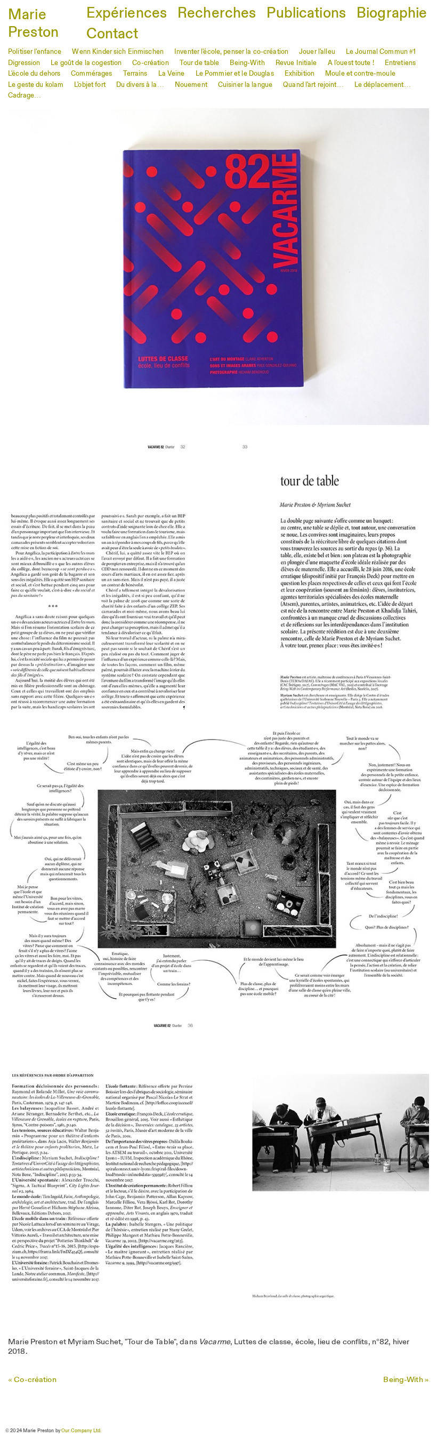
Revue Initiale (296, 63)
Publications (306, 13)
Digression (24, 63)
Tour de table (200, 63)
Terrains (135, 74)
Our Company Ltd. (81, 1431)
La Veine (171, 74)
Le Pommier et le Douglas (235, 74)
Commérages (91, 74)
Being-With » (406, 1380)
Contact (112, 34)
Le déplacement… (382, 85)
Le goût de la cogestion (86, 63)
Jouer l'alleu (317, 52)
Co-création (150, 63)
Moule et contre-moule (360, 74)
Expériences (126, 13)
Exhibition (299, 74)
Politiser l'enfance (34, 52)
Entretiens (400, 63)
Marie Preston (33, 24)
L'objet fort (90, 85)
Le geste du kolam (35, 85)
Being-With (247, 63)
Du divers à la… (140, 85)
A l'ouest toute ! (351, 63)
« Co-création (32, 1380)
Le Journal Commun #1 (381, 52)
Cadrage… (24, 96)
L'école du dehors (34, 74)
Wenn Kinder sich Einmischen (118, 52)
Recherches (216, 13)
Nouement (191, 85)
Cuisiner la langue (245, 85)
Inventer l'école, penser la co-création (231, 52)
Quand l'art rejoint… (313, 85)
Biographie (392, 13)
